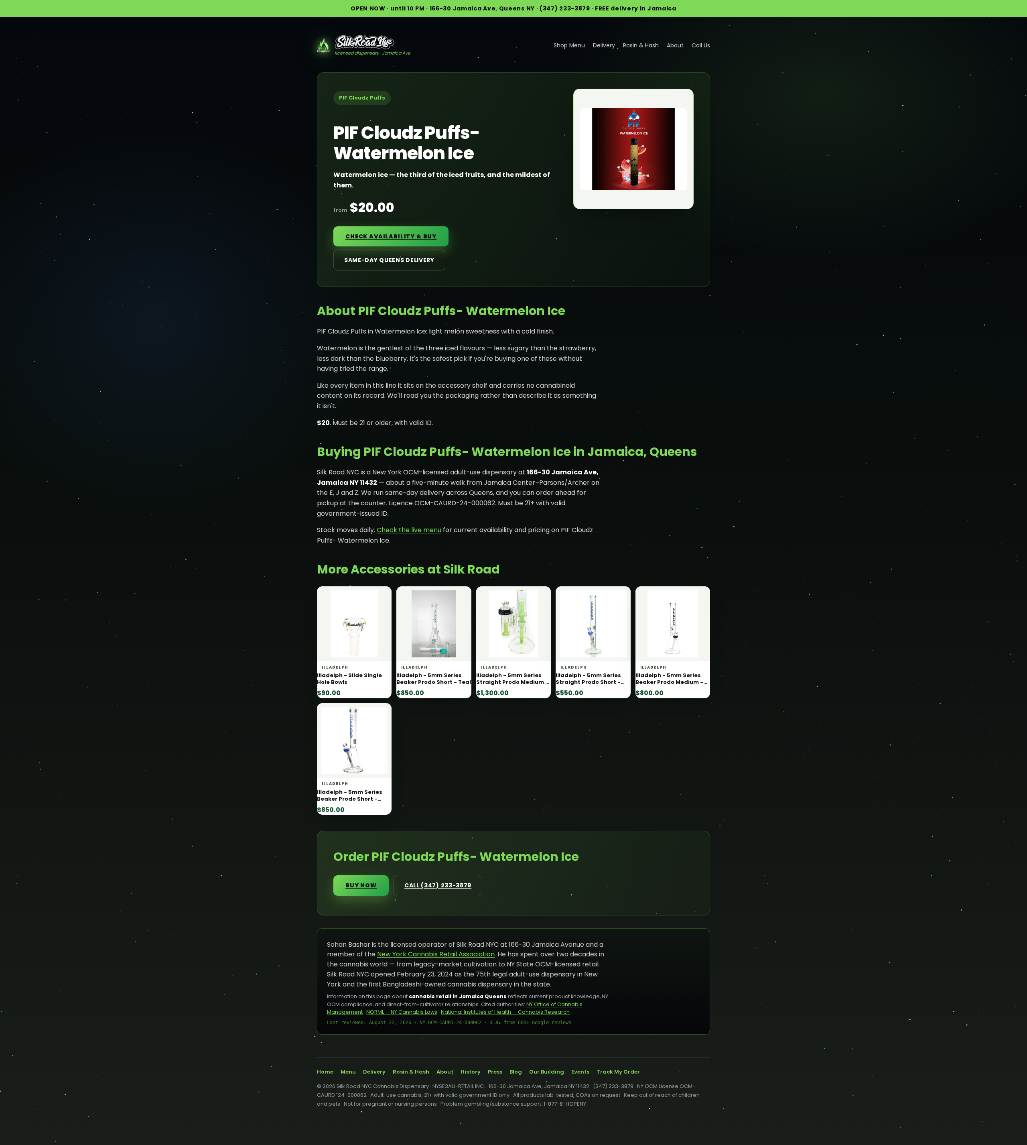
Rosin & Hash (641, 45)
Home (325, 1072)
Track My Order (618, 1072)
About (675, 45)
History (471, 1072)
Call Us (701, 45)
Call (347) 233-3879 (437, 885)
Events (580, 1072)
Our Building (546, 1072)
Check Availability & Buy (390, 236)
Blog (515, 1072)
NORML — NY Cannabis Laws (401, 1012)
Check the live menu (409, 530)
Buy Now (361, 885)
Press (495, 1072)
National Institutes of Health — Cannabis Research (505, 1012)
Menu (348, 1072)
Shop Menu (569, 45)
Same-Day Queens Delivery (389, 260)
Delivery (604, 45)
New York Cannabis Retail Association (436, 954)
